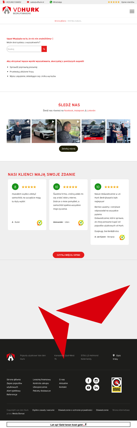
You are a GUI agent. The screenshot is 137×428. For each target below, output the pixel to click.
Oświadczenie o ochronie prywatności (75, 409)
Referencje (12, 394)
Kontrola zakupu (41, 383)
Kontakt (62, 386)
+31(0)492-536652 (13, 2)
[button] (18, 131)
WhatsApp (57, 2)
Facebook (68, 110)
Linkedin (91, 110)
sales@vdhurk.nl (37, 2)
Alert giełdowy (13, 390)
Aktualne (63, 383)
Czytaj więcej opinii (68, 254)
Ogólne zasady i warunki (43, 409)
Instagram (79, 110)
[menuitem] (120, 2)
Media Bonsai (18, 413)
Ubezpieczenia (40, 386)
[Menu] (131, 11)
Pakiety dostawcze (42, 390)
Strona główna (14, 379)
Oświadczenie (102, 409)
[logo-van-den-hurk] (21, 11)
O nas (62, 379)
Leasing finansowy (42, 379)
